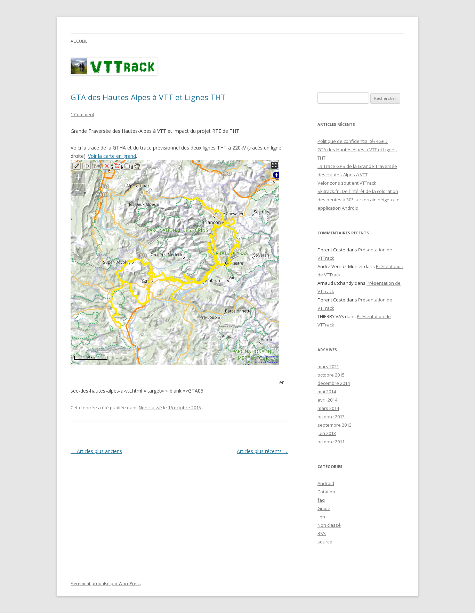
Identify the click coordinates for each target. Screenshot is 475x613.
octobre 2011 (331, 441)
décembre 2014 (333, 383)
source (324, 542)
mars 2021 (328, 366)
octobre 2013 (331, 416)
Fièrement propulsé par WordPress (105, 584)
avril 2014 (327, 400)
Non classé (150, 407)
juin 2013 (326, 433)
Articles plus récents (262, 451)
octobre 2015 (331, 375)
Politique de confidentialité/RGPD (352, 141)
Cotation (326, 492)
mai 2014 (326, 391)
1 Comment (82, 114)
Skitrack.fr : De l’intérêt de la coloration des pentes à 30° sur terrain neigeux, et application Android (359, 199)
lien (321, 517)
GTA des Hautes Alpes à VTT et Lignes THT (148, 97)
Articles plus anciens (96, 451)
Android (325, 483)
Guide (323, 508)
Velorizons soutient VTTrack (346, 183)
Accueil (79, 41)
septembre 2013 (334, 425)
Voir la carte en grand (112, 156)
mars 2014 (328, 408)
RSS (321, 533)
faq (321, 500)
